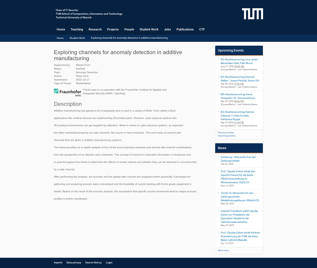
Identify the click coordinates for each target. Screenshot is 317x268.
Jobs (167, 29)
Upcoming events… (227, 135)
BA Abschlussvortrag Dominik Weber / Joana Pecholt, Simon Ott (240, 78)
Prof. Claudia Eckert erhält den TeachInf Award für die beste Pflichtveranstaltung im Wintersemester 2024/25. (238, 177)
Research (95, 29)
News (222, 148)
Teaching (77, 29)
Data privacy (74, 262)
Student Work (149, 29)
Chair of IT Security (67, 10)
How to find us (93, 262)
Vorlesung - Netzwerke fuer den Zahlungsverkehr (238, 159)
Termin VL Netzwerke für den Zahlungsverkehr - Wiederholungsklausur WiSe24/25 (240, 197)
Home (61, 29)
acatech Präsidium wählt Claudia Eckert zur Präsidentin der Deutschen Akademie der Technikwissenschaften (239, 216)
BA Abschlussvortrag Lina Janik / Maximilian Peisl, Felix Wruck (240, 61)
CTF (202, 29)
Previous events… (226, 132)
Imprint (58, 262)
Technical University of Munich (74, 17)
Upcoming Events (231, 50)
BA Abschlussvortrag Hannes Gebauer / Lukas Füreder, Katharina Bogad (237, 115)
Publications (185, 29)
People (129, 29)
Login (109, 262)
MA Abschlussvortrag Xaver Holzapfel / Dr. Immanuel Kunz (238, 96)
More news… (224, 250)
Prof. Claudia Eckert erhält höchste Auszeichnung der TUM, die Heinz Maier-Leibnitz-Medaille (240, 236)
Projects (113, 29)
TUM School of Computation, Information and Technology (89, 13)
